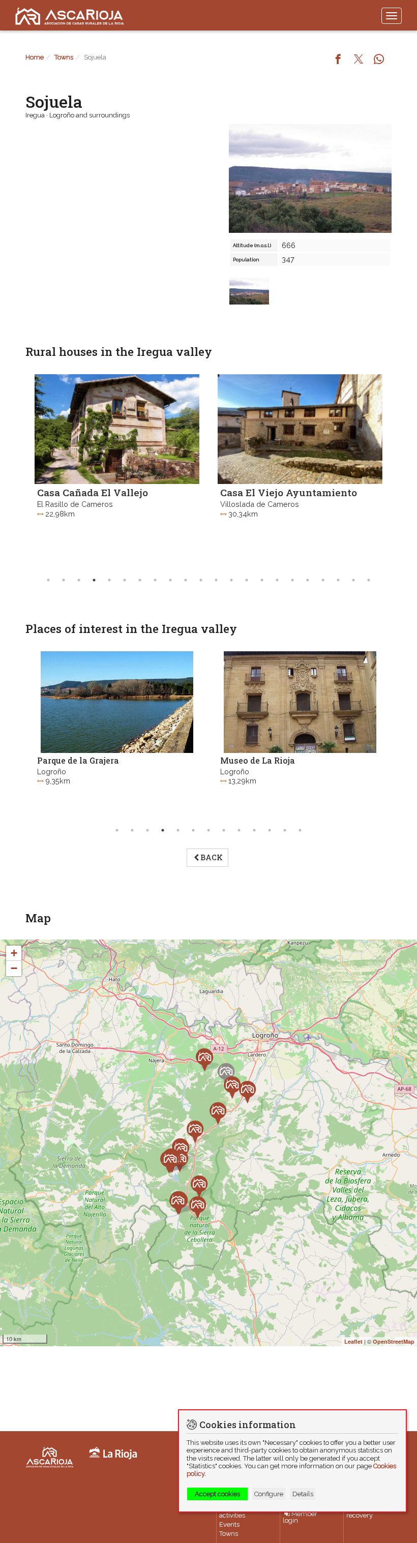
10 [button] (186, 580)
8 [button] (155, 580)
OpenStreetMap (393, 1341)
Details (302, 1494)
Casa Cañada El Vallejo (92, 492)
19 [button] (323, 580)
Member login (300, 1517)
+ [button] (14, 953)
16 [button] (277, 580)
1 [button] (48, 580)
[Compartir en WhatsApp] (379, 60)
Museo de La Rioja (257, 760)
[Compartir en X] (358, 60)
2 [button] (63, 580)
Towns (63, 57)
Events (229, 1524)
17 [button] (292, 580)
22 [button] (369, 580)
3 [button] (79, 580)
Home (34, 57)
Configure (268, 1494)
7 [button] (140, 580)
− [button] (14, 968)
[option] (116, 470)
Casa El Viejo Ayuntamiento (288, 492)
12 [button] (216, 580)
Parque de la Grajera (78, 760)
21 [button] (353, 580)
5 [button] (109, 580)
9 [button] (170, 580)
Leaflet (353, 1341)
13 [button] (231, 580)
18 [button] (308, 580)
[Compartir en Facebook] (338, 60)
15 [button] (262, 580)
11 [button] (201, 580)
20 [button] (338, 580)
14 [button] (247, 580)
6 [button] (125, 580)
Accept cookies (217, 1494)
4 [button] (94, 580)
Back (211, 857)
